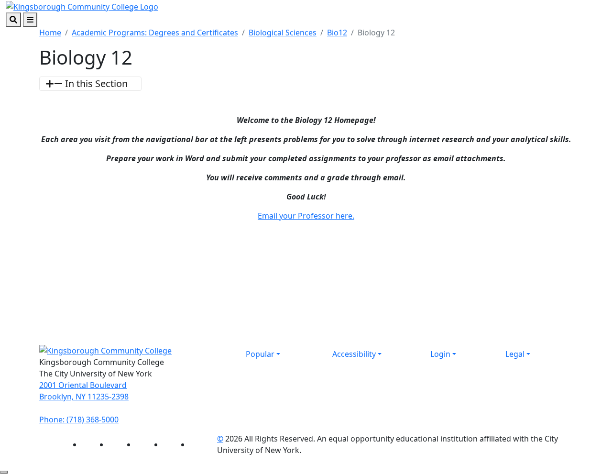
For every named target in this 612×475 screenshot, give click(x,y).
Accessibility (354, 354)
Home (50, 32)
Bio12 (337, 32)
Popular (260, 354)
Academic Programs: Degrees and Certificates (155, 32)
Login (440, 354)
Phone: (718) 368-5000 (79, 419)
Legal (515, 354)
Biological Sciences (283, 32)
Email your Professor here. (306, 215)
